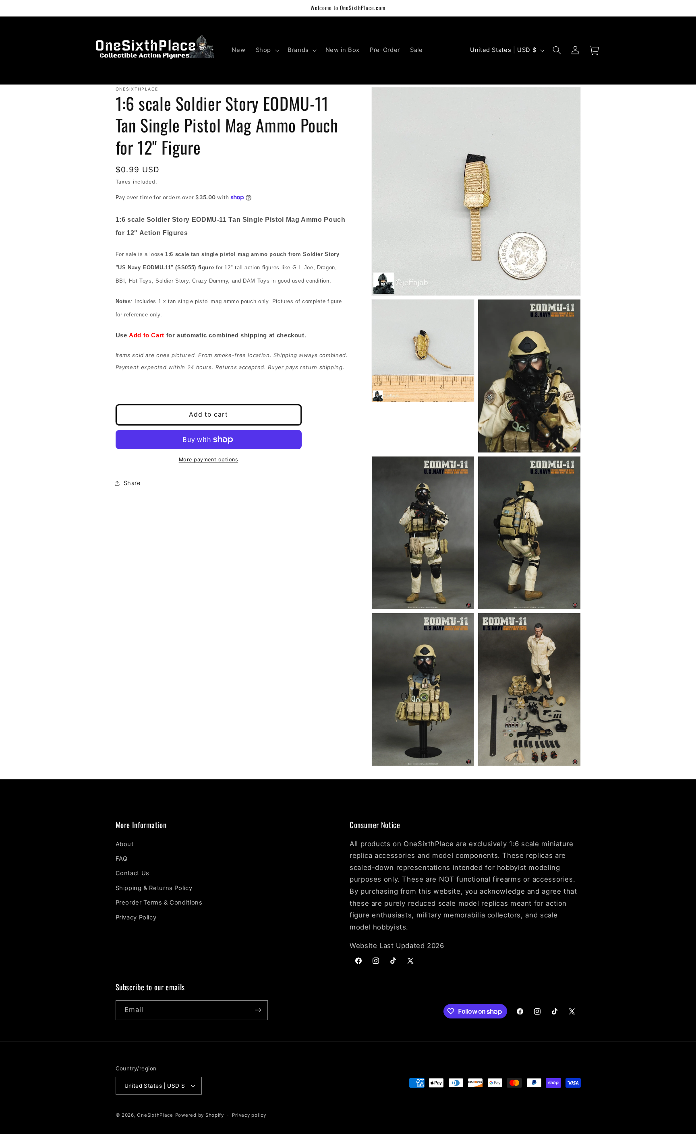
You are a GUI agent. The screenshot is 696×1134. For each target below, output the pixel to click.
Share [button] (132, 483)
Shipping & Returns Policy (154, 888)
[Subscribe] (258, 1010)
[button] (266, 50)
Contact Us (132, 873)
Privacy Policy (136, 917)
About (125, 844)
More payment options (208, 459)
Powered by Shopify (199, 1115)
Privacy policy (249, 1115)
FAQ (122, 858)
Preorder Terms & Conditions (159, 902)
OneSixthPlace (155, 1115)
